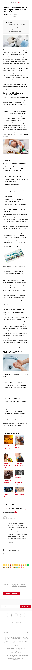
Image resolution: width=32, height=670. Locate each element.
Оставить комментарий (16, 508)
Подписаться (26, 606)
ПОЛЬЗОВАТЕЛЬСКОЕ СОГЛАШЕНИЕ (16, 625)
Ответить (10, 542)
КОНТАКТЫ (20, 620)
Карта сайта (16, 659)
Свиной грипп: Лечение (15, 28)
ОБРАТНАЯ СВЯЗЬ (16, 622)
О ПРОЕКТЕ (12, 620)
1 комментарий (10, 504)
